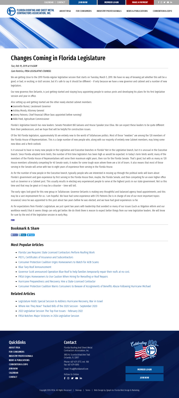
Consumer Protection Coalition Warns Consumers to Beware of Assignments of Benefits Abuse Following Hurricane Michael (84, 286)
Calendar (48, 2)
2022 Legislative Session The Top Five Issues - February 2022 (50, 311)
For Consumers (84, 11)
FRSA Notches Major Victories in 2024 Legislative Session (48, 316)
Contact (61, 2)
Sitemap (78, 390)
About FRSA (65, 11)
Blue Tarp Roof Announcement (34, 267)
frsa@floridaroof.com (79, 368)
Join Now (82, 2)
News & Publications (137, 11)
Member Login (111, 2)
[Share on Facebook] (14, 237)
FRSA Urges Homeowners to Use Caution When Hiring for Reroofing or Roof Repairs (63, 276)
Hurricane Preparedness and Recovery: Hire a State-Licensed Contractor (57, 281)
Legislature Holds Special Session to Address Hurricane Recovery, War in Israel (60, 301)
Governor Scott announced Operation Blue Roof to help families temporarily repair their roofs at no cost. (74, 271)
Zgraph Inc (110, 390)
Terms (87, 390)
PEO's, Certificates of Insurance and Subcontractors (45, 257)
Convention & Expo (162, 11)
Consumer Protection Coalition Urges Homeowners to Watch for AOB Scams (58, 262)
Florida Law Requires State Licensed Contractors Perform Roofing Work (56, 252)
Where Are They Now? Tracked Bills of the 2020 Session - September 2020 (57, 306)
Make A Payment (140, 2)
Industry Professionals (109, 11)
